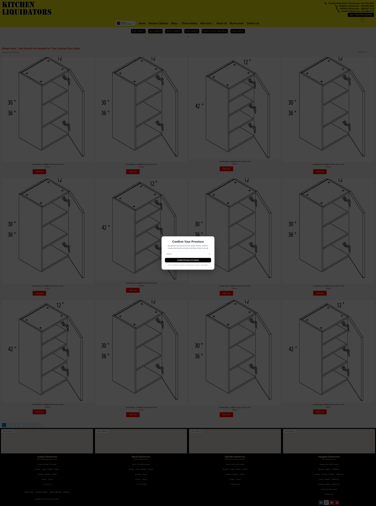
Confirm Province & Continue (188, 260)
